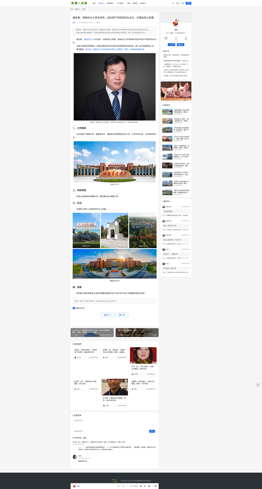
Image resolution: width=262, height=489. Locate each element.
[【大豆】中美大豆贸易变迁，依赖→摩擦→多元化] (167, 139)
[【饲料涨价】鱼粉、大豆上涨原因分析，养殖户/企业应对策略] (167, 121)
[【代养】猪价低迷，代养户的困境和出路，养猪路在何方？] (167, 165)
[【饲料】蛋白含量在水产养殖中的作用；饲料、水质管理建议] (167, 183)
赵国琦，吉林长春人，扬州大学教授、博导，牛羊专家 (143, 382)
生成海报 (135, 486)
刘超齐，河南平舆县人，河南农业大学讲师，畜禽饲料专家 (85, 351)
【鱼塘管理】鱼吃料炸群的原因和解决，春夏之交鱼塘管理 (181, 112)
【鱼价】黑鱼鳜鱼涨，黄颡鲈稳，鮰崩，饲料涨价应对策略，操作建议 (181, 148)
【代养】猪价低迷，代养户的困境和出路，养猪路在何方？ (181, 165)
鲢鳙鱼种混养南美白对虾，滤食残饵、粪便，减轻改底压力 (184, 215)
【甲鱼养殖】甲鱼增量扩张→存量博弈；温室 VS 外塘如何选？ (181, 130)
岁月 (79, 456)
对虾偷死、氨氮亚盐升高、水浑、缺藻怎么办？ (181, 229)
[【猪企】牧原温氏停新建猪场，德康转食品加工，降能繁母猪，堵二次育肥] (167, 192)
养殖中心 (101, 3)
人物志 (97, 22)
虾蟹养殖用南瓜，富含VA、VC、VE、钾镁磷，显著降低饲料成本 (186, 244)
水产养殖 (120, 3)
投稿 (188, 3)
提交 (152, 431)
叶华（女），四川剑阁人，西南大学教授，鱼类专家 (143, 367)
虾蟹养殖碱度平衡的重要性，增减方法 (175, 61)
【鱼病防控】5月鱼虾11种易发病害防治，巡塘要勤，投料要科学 (181, 174)
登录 (177, 3)
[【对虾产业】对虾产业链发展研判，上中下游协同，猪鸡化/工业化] (167, 156)
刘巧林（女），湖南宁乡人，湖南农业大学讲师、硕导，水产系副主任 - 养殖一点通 (99, 442)
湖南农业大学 (89, 39)
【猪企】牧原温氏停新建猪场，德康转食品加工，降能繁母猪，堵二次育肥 (181, 192)
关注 (172, 44)
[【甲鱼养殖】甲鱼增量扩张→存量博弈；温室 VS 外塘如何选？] (167, 130)
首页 (94, 3)
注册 (182, 3)
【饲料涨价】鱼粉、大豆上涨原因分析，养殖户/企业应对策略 (181, 121)
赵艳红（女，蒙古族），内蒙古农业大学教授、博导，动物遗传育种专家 (114, 351)
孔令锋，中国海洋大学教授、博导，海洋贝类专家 (114, 399)
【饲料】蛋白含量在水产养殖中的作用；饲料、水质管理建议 (181, 183)
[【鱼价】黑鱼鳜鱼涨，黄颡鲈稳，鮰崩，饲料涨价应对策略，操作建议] (167, 147)
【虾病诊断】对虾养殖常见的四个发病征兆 (179, 272)
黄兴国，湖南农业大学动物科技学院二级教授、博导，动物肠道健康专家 (115, 49)
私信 (181, 44)
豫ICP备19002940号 (144, 481)
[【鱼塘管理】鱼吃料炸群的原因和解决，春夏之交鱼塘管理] (167, 112)
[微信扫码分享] (141, 486)
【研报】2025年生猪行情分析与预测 (175, 76)
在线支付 (143, 3)
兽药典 (135, 3)
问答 (128, 3)
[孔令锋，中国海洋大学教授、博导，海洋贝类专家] (114, 387)
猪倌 (74, 22)
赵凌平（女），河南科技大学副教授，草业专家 (85, 382)
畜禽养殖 (110, 3)
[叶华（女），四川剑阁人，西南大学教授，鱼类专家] (143, 355)
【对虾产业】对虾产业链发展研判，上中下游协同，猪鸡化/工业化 (181, 157)
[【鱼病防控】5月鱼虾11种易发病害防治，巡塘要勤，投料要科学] (167, 174)
